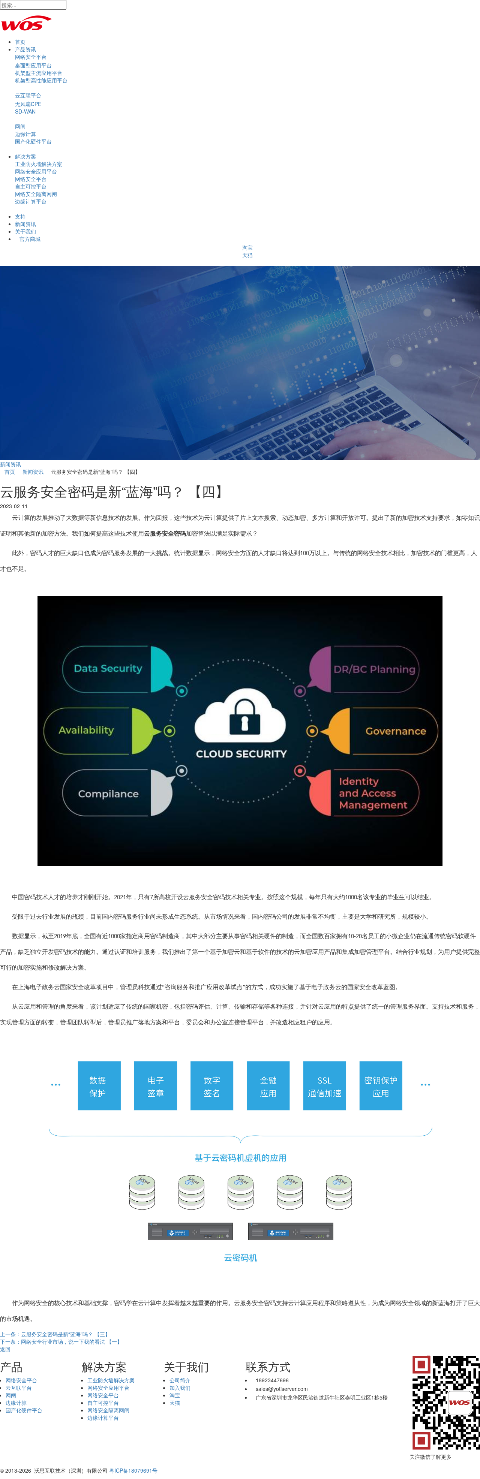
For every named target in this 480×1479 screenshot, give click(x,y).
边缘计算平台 (30, 201)
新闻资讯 (25, 224)
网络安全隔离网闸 (36, 194)
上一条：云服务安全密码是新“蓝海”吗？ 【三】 (55, 1334)
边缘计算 (25, 134)
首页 (20, 41)
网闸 (20, 126)
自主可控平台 (30, 186)
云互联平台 (28, 95)
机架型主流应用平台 (38, 72)
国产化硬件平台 (33, 141)
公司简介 (180, 1380)
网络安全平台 (30, 56)
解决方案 (25, 156)
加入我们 (180, 1387)
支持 (20, 216)
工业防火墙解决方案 (38, 164)
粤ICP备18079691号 (133, 1470)
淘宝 (247, 247)
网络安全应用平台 (36, 171)
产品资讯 (25, 49)
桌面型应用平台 (33, 65)
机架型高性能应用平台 (41, 80)
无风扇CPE (28, 104)
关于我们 (25, 231)
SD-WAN (25, 111)
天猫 (247, 255)
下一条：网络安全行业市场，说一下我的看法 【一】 (61, 1341)
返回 (5, 1349)
